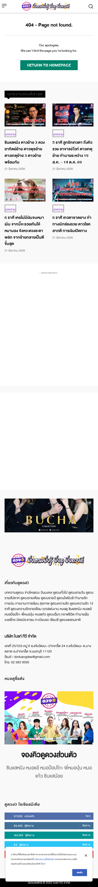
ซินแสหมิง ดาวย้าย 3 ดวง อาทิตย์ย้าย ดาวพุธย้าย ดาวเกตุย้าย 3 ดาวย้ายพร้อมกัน (25, 152)
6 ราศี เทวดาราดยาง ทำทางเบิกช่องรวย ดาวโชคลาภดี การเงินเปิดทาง (71, 224)
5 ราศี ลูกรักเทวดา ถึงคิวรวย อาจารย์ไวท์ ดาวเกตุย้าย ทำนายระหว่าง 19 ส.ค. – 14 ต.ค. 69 (72, 152)
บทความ (10, 134)
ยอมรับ (80, 872)
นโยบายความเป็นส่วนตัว (44, 859)
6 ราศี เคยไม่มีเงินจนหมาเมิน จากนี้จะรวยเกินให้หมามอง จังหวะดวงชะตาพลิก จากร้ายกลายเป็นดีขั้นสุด (24, 230)
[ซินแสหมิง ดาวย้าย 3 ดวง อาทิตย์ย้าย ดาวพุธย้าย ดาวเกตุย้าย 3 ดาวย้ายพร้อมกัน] (25, 115)
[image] (49, 717)
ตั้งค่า (43, 864)
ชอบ (87, 816)
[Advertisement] (49, 324)
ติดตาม (86, 825)
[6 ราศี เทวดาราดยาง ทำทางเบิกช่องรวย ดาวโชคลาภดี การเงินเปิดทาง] (72, 190)
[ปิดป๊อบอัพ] (86, 855)
